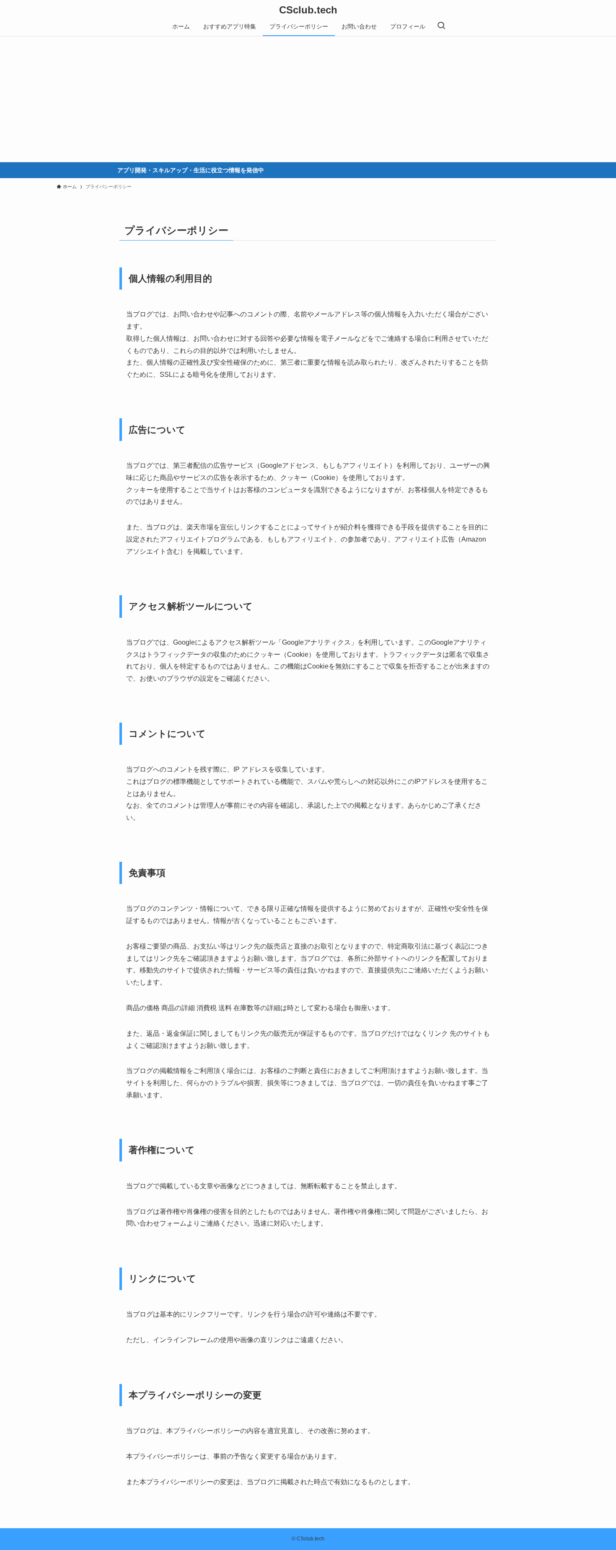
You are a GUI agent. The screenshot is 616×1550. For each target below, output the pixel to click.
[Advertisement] (308, 99)
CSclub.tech (308, 10)
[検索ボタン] (441, 26)
